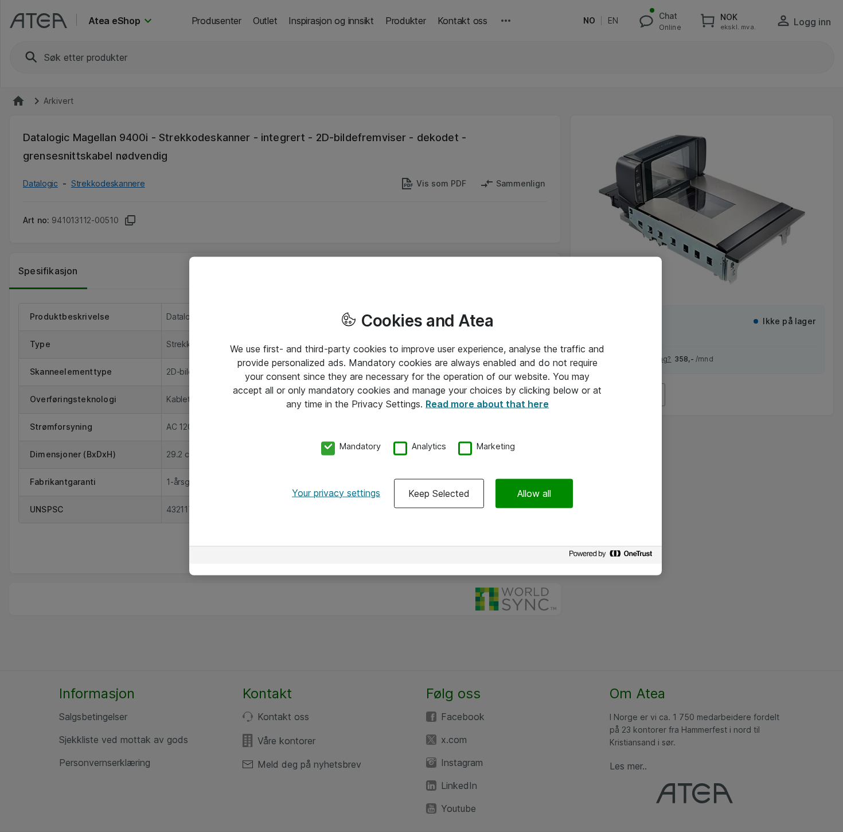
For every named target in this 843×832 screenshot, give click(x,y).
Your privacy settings (336, 492)
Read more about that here (487, 404)
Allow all (534, 493)
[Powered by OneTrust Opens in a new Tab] (612, 556)
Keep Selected (439, 493)
